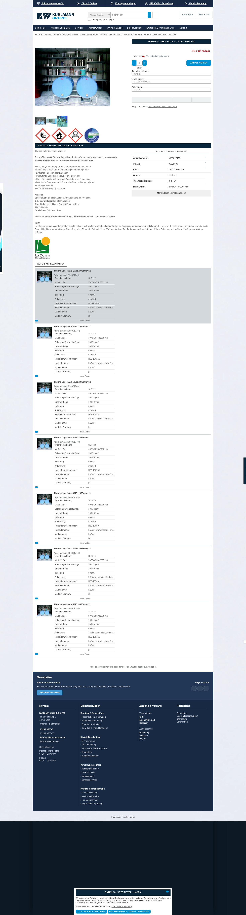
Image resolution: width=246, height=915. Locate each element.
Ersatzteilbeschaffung (91, 724)
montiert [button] (137, 90)
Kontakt (183, 28)
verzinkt (172, 175)
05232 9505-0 (46, 729)
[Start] (60, 16)
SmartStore (87, 752)
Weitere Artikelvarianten (50, 264)
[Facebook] (200, 688)
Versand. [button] (152, 667)
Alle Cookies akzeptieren (91, 912)
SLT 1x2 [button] (137, 74)
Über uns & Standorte (50, 724)
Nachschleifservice (90, 796)
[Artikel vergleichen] (36, 320)
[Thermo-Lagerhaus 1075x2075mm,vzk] (40, 121)
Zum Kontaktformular (49, 741)
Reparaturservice (89, 800)
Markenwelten (95, 28)
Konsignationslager (90, 769)
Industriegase (88, 776)
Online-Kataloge (114, 28)
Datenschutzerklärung (122, 906)
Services (79, 28)
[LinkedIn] (194, 688)
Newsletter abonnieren (50, 692)
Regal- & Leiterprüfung (92, 804)
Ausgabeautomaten (60, 28)
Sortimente (40, 28)
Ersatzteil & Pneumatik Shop (160, 28)
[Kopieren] (205, 162)
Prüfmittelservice (89, 793)
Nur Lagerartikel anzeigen (102, 19)
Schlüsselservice (89, 780)
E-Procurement (88, 741)
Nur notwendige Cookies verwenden (129, 912)
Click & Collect (88, 772)
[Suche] (149, 15)
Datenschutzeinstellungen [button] (123, 817)
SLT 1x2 (172, 181)
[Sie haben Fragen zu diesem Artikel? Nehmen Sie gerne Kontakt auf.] (201, 100)
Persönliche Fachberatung (94, 717)
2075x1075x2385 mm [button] (142, 82)
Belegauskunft (134, 28)
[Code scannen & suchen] (155, 15)
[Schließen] (167, 891)
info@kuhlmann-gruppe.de (52, 737)
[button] (72, 76)
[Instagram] (206, 688)
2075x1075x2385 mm (178, 187)
